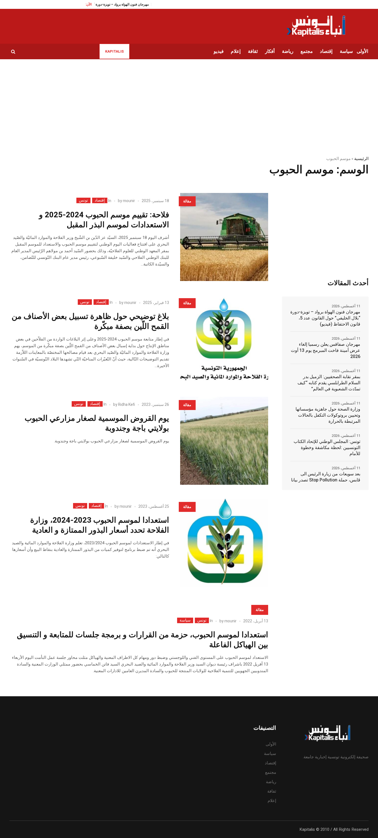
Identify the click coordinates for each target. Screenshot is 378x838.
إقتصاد (100, 200)
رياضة (271, 782)
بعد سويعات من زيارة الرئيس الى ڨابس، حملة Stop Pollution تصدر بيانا (325, 477)
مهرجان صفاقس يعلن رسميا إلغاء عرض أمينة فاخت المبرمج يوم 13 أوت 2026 (325, 350)
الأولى (271, 744)
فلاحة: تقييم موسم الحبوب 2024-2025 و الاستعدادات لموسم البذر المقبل (104, 220)
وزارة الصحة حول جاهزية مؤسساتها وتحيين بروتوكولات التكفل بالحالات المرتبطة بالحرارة (328, 415)
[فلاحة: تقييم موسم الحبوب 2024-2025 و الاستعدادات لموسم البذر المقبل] (224, 237)
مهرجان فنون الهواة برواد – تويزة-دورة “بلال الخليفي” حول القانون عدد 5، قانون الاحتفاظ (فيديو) (325, 318)
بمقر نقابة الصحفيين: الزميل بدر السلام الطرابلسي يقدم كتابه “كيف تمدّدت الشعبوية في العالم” (328, 382)
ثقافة (271, 791)
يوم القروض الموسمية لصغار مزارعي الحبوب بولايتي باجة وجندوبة (97, 423)
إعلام (272, 801)
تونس (83, 200)
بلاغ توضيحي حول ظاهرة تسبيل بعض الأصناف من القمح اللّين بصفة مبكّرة (90, 321)
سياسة (185, 620)
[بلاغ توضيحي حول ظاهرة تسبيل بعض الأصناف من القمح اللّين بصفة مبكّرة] (224, 339)
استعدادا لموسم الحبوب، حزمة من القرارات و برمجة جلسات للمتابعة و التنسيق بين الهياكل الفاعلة (142, 640)
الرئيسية (361, 159)
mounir (129, 201)
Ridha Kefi (126, 405)
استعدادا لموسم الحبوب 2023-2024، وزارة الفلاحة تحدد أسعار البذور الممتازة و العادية (99, 525)
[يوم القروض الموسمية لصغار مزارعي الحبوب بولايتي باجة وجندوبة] (224, 441)
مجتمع (270, 772)
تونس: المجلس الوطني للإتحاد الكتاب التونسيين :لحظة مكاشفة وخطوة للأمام (327, 447)
